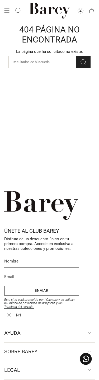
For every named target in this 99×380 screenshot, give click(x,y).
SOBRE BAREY (20, 351)
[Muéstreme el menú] (7, 10)
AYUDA (12, 333)
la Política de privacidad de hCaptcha (29, 303)
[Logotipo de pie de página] (41, 205)
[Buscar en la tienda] (83, 62)
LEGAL (12, 370)
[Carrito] (91, 10)
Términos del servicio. (19, 307)
